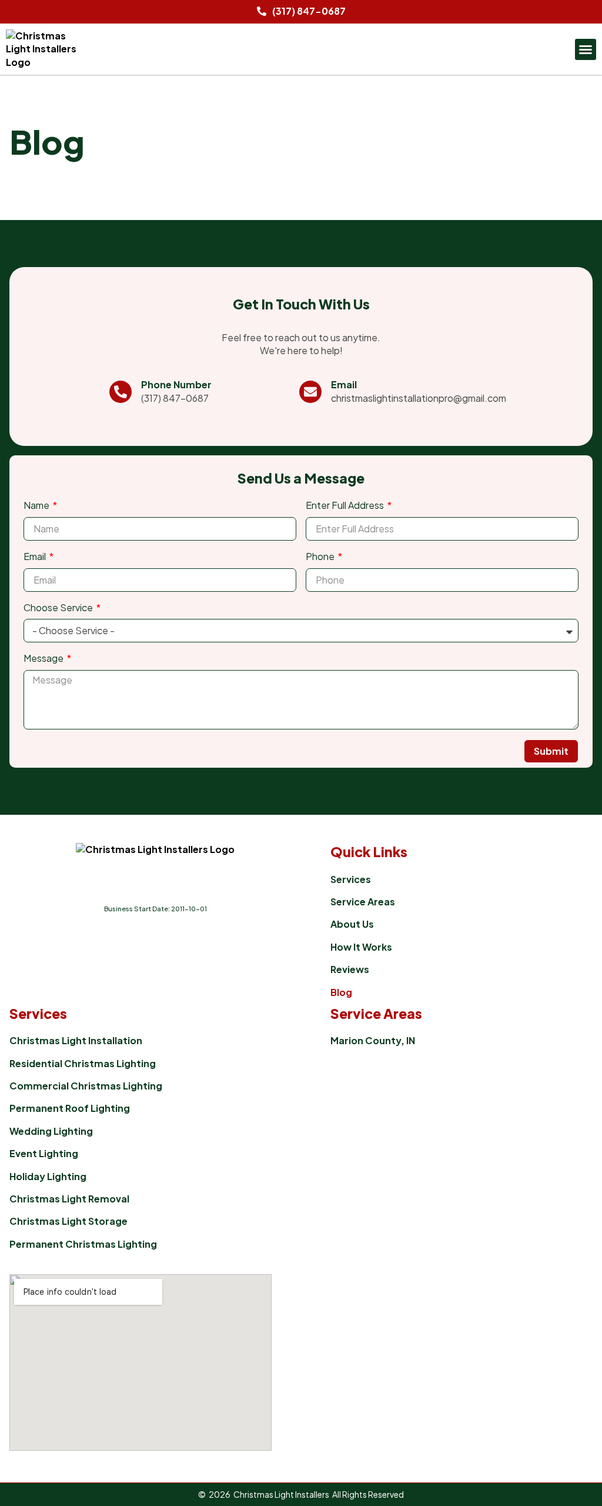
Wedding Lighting (51, 1131)
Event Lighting (43, 1153)
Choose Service (59, 607)
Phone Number (176, 384)
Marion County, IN (372, 1040)
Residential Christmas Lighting (82, 1063)
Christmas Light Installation (75, 1040)
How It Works (361, 947)
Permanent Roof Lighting (69, 1108)
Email (344, 384)
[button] (585, 49)
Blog (341, 992)
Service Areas (362, 901)
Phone (321, 556)
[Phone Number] (120, 392)
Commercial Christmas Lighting (85, 1085)
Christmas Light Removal (69, 1198)
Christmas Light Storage (68, 1221)
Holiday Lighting (47, 1176)
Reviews (349, 969)
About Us (352, 924)
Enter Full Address (346, 505)
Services (350, 879)
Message (44, 658)
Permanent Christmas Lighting (83, 1244)
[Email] (310, 392)
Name (37, 505)
